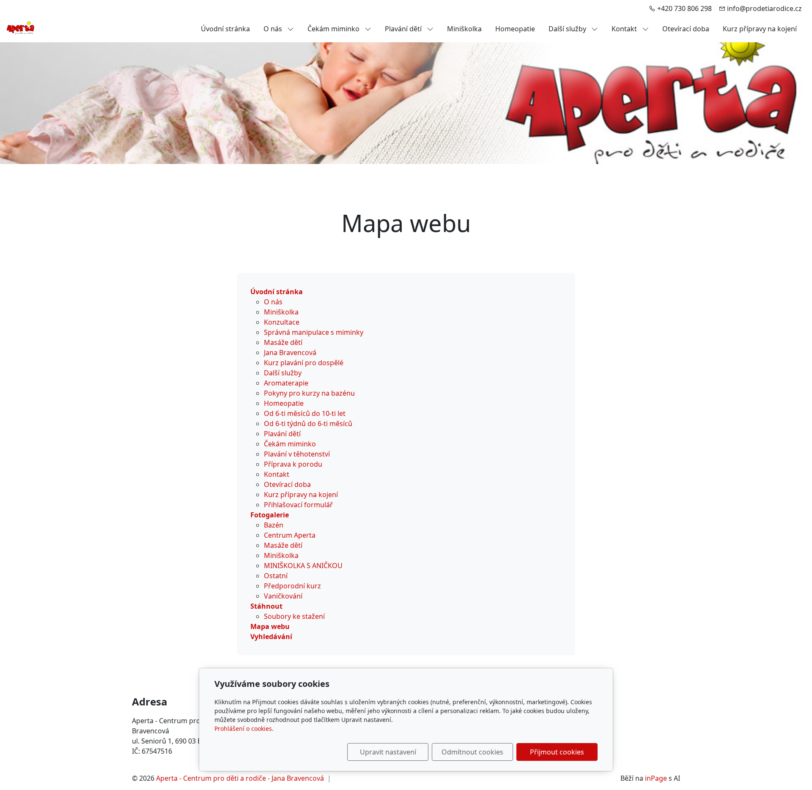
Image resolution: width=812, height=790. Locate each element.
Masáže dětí (283, 342)
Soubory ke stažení (294, 616)
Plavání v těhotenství (297, 454)
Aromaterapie (286, 383)
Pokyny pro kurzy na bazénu (309, 393)
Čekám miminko (334, 28)
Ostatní (276, 575)
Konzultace (281, 322)
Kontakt (625, 28)
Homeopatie (515, 28)
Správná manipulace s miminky (313, 332)
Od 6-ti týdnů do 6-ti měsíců (308, 423)
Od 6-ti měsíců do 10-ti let (305, 413)
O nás (273, 28)
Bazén (273, 525)
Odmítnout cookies (472, 752)
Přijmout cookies (557, 752)
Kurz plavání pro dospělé (303, 362)
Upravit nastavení (388, 752)
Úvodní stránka (225, 28)
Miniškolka (464, 28)
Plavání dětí (404, 28)
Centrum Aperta (289, 535)
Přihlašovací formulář (298, 504)
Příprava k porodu (293, 464)
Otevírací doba (685, 28)
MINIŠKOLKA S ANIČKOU (303, 565)
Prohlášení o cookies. (244, 728)
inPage (656, 778)
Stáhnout (266, 606)
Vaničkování (283, 596)
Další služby (568, 28)
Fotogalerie (269, 514)
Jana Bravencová (290, 352)
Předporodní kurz (292, 585)
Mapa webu (270, 626)
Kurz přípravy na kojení (760, 28)
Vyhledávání (271, 636)
